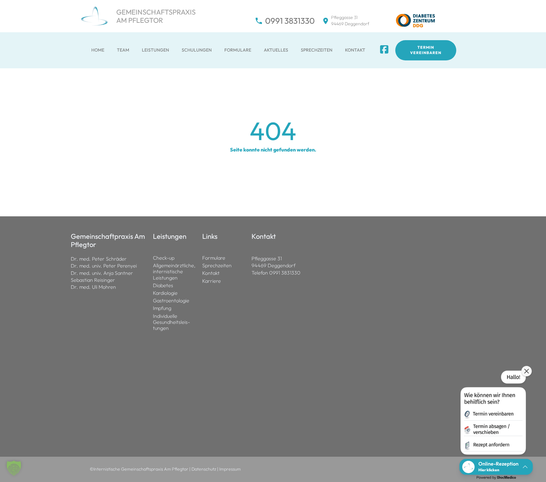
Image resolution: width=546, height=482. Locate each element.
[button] (14, 468)
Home (97, 50)
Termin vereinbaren (425, 50)
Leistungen (155, 50)
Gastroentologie (171, 301)
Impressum (230, 469)
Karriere (211, 281)
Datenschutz (203, 469)
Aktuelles (276, 50)
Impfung (162, 308)
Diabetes (163, 285)
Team (123, 50)
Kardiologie (165, 293)
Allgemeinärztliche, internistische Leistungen (174, 272)
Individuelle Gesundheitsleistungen (171, 322)
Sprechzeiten (316, 50)
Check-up (163, 258)
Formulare (237, 50)
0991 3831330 (290, 21)
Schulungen (197, 50)
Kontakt (355, 50)
